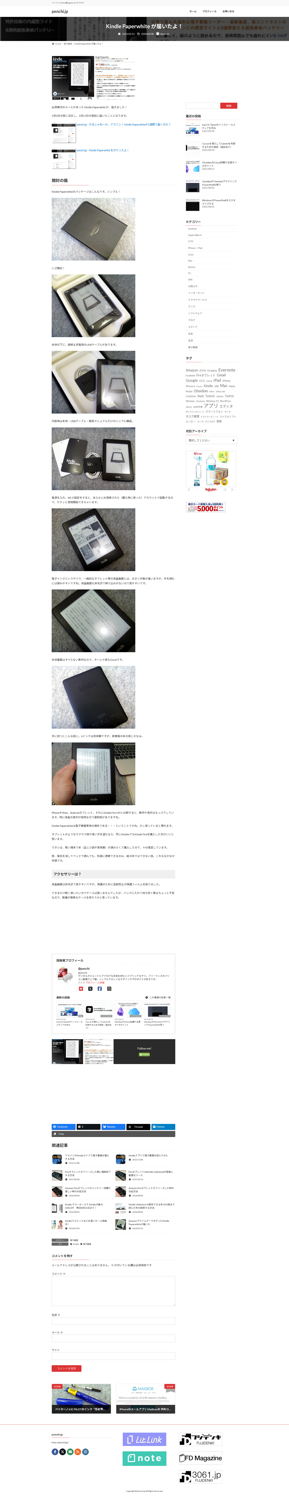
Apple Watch (195, 235)
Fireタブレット (205, 375)
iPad (217, 380)
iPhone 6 (190, 386)
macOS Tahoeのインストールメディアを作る (69, 1023)
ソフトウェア (106, 1016)
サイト (56, 1350)
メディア (192, 326)
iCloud (209, 381)
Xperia (189, 407)
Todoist (210, 395)
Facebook (190, 375)
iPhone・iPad (195, 247)
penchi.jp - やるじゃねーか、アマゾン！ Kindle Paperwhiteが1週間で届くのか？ (124, 124)
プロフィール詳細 (95, 982)
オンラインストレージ (195, 412)
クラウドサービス (197, 299)
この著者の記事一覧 (160, 997)
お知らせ (193, 286)
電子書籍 (74, 1240)
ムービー (191, 421)
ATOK (202, 370)
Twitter (229, 395)
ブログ (191, 320)
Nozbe (189, 391)
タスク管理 (192, 416)
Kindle (76, 1244)
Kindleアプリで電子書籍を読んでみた (148, 1155)
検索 (228, 105)
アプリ (211, 405)
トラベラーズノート (209, 416)
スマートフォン (214, 411)
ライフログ (210, 421)
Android (192, 228)
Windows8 (200, 401)
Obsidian (201, 391)
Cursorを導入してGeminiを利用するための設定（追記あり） (98, 1025)
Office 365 (220, 391)
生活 (190, 340)
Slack (200, 396)
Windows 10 (212, 401)
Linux (191, 254)
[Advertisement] (81, 1092)
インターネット (196, 292)
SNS (190, 279)
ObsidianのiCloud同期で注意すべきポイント (127, 1023)
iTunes (199, 386)
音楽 (219, 421)
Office (211, 391)
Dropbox (212, 370)
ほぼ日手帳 (197, 407)
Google (192, 380)
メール (57, 1332)
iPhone (226, 380)
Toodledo (219, 396)
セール (227, 411)
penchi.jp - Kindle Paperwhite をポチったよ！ (103, 150)
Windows (190, 401)
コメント (59, 1273)
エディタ (226, 406)
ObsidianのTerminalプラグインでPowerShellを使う (157, 1023)
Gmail (221, 375)
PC (189, 273)
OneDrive (191, 396)
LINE (216, 386)
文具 (190, 333)
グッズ (191, 306)
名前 (56, 1315)
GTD (190, 241)
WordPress (225, 401)
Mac (80, 1016)
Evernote (226, 370)
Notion (191, 267)
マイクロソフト (228, 416)
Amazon (192, 370)
